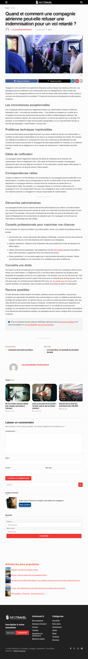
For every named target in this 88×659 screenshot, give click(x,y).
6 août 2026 (63, 408)
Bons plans (56, 624)
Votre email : (11, 528)
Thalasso (55, 637)
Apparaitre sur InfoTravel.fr (37, 634)
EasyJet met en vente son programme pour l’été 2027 (68, 404)
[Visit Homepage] (43, 2)
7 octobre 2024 (40, 29)
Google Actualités (67, 322)
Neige (54, 633)
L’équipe (35, 630)
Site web (49, 468)
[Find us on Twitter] (74, 648)
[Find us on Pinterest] (82, 648)
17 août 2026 (10, 411)
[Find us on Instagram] (78, 648)
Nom (7, 458)
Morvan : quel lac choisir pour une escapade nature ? (29, 575)
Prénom (9, 522)
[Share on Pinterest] (77, 81)
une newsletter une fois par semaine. (40, 324)
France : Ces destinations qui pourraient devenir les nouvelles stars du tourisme (38, 588)
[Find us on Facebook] (70, 648)
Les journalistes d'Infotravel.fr (22, 29)
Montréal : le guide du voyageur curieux (24, 569)
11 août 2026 (37, 411)
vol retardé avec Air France (62, 281)
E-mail (8, 468)
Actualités (56, 620)
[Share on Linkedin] (73, 81)
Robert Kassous (19, 651)
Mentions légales (38, 639)
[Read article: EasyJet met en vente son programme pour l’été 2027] (71, 392)
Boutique (55, 640)
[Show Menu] (6, 2)
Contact (35, 627)
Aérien (13, 8)
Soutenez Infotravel (39, 624)
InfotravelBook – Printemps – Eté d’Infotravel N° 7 (28, 593)
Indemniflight (58, 250)
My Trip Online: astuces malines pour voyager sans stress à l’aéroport (16, 405)
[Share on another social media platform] (81, 81)
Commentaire (11, 431)
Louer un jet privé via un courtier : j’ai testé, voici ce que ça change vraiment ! (44, 405)
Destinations (57, 627)
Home (7, 8)
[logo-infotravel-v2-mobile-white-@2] (16, 617)
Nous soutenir (25, 505)
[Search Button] (81, 2)
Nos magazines (37, 620)
